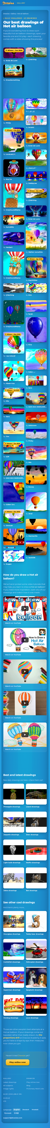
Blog (28, 1085)
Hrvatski (35, 1110)
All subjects (8, 1085)
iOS (4, 1101)
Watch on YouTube (13, 623)
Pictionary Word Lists (35, 1089)
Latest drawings (9, 1082)
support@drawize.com (12, 1118)
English (17, 1110)
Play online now (17, 1062)
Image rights (8, 1089)
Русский (7, 1113)
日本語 (16, 1113)
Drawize (6, 14)
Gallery (13, 14)
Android (6, 1098)
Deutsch (25, 1110)
